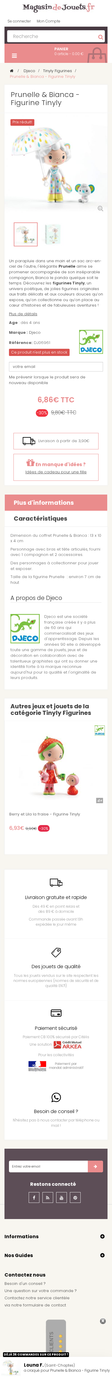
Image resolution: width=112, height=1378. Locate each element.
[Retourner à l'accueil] (11, 71)
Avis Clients (51, 1348)
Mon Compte (48, 21)
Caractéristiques (40, 518)
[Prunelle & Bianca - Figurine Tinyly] (26, 234)
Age (13, 322)
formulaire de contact (44, 1305)
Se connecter (19, 21)
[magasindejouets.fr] (56, 7)
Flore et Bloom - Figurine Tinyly (69, 814)
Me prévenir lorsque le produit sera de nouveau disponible (47, 380)
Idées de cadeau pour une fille (56, 472)
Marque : (18, 332)
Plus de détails (23, 314)
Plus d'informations (44, 502)
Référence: (21, 342)
